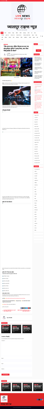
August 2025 (37, 142)
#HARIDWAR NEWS (15, 54)
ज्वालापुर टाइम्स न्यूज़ (22, 26)
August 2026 (37, 115)
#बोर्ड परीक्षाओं (9, 55)
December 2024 (37, 160)
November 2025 (37, 135)
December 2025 (37, 133)
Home (5, 32)
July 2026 (36, 117)
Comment (3, 340)
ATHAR (9, 53)
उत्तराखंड (36, 178)
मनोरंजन (28, 32)
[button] (40, 36)
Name (3, 358)
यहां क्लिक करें (5, 304)
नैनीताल (21, 37)
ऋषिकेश (17, 32)
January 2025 (37, 158)
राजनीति (20, 32)
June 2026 (36, 119)
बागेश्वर (35, 212)
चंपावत (13, 37)
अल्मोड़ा (35, 171)
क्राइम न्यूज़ (24, 32)
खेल (31, 32)
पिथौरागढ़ (6, 37)
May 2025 (36, 149)
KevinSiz (36, 84)
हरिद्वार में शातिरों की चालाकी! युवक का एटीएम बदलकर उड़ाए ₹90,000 (23, 311)
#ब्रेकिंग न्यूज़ (12, 55)
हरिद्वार (35, 230)
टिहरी (35, 196)
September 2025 (37, 140)
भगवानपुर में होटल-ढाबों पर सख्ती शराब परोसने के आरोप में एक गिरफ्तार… (26, 329)
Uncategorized (4, 325)
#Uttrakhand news (21, 54)
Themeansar (29, 407)
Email (3, 363)
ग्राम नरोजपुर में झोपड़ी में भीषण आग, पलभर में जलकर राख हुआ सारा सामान (10, 311)
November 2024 (37, 162)
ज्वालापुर (34, 37)
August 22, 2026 (5, 388)
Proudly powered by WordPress (17, 407)
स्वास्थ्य (35, 32)
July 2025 (36, 144)
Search (35, 44)
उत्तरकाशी (30, 37)
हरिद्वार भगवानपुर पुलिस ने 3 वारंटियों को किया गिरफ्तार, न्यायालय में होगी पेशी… (38, 64)
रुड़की (37, 37)
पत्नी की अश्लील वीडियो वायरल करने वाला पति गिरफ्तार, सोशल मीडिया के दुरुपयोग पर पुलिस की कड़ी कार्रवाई (38, 98)
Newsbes (25, 407)
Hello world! (40, 84)
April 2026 (36, 124)
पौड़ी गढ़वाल (17, 37)
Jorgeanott (36, 86)
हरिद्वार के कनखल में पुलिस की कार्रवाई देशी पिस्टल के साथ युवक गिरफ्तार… (38, 72)
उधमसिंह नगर (25, 37)
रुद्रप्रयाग (10, 37)
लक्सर (2, 39)
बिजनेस (35, 214)
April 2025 (36, 151)
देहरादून (13, 32)
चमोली (2, 37)
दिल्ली (35, 198)
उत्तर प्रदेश (9, 32)
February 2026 (37, 128)
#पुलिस (26, 54)
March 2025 (36, 153)
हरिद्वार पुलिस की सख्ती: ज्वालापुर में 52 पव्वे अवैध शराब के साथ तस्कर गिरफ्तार (15, 298)
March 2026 (36, 126)
